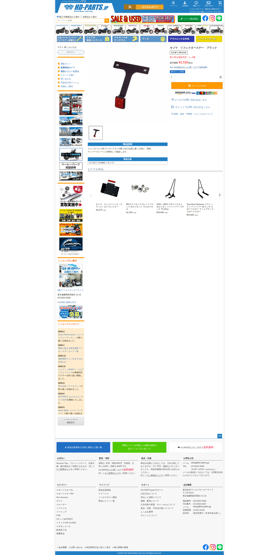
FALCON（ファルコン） (69, 386)
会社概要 (187, 485)
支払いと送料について (151, 497)
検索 (106, 21)
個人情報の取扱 (121, 547)
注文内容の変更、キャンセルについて (158, 504)
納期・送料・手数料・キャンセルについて (193, 114)
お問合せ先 (188, 458)
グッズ (153, 39)
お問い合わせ (76, 547)
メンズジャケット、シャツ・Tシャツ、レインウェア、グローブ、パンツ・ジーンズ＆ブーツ (98, 39)
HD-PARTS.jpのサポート (152, 490)
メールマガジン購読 (108, 497)
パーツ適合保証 (191, 19)
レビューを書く (68, 75)
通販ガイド (66, 64)
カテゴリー (62, 485)
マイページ (104, 485)
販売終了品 (61, 530)
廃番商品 (60, 533)
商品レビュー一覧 (107, 501)
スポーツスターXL (64, 490)
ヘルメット (125, 39)
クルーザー (61, 504)
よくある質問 (147, 512)
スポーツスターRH (65, 493)
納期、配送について (150, 501)
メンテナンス (70, 39)
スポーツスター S (76, 29)
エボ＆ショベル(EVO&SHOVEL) (216, 29)
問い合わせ (66, 79)
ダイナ (146, 29)
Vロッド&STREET (64, 519)
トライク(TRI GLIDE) (160, 29)
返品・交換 (146, 458)
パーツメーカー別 (209, 39)
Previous (91, 195)
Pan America (174, 29)
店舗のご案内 (67, 86)
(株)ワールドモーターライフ (70, 290)
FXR (58, 515)
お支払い (61, 458)
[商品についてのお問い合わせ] (189, 100)
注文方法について (149, 493)
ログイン (71, 52)
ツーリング (118, 29)
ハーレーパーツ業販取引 (71, 421)
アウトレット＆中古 (181, 39)
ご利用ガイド (64, 469)
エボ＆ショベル (63, 526)
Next (220, 195)
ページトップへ (219, 436)
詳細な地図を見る (68, 302)
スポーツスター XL (62, 29)
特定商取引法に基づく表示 (98, 547)
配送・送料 (104, 458)
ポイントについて (149, 515)
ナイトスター (90, 29)
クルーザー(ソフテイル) (104, 29)
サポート (145, 485)
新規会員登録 (105, 490)
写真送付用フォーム (70, 82)
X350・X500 (188, 29)
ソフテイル (132, 29)
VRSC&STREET (202, 29)
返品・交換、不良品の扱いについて (157, 508)
